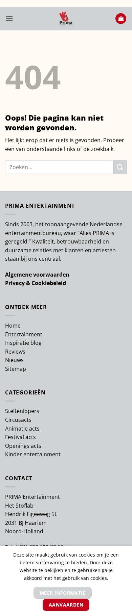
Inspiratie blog (23, 342)
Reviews (15, 351)
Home (13, 325)
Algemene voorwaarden (37, 274)
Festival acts (20, 437)
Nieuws (14, 360)
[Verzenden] (120, 167)
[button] (9, 18)
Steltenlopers (22, 411)
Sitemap (15, 369)
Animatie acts (22, 428)
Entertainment (23, 334)
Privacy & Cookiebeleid (35, 283)
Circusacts (18, 420)
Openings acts (23, 446)
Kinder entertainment (33, 454)
